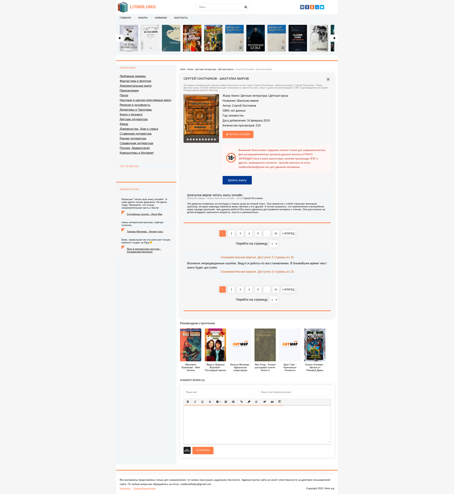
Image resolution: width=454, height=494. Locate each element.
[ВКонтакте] (302, 7)
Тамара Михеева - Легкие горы (145, 231)
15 (275, 233)
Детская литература (254, 95)
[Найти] (246, 7)
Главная (125, 17)
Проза (124, 95)
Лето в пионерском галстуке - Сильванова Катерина (144, 250)
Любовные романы (133, 76)
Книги (235, 95)
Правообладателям (144, 488)
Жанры (143, 17)
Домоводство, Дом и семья (139, 129)
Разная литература (133, 138)
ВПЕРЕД (289, 233)
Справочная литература (136, 143)
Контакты (181, 17)
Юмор (124, 124)
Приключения (129, 90)
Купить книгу (237, 180)
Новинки (161, 17)
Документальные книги (136, 85)
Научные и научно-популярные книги (145, 100)
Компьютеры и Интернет (137, 152)
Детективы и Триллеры (136, 109)
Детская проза (278, 95)
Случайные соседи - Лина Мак (144, 214)
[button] (187, 401)
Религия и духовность (135, 105)
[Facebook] (307, 7)
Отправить (203, 450)
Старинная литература (135, 133)
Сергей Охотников (244, 105)
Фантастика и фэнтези (135, 81)
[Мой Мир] (317, 7)
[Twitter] (322, 7)
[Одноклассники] (312, 7)
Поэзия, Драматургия (135, 148)
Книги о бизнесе (131, 114)
